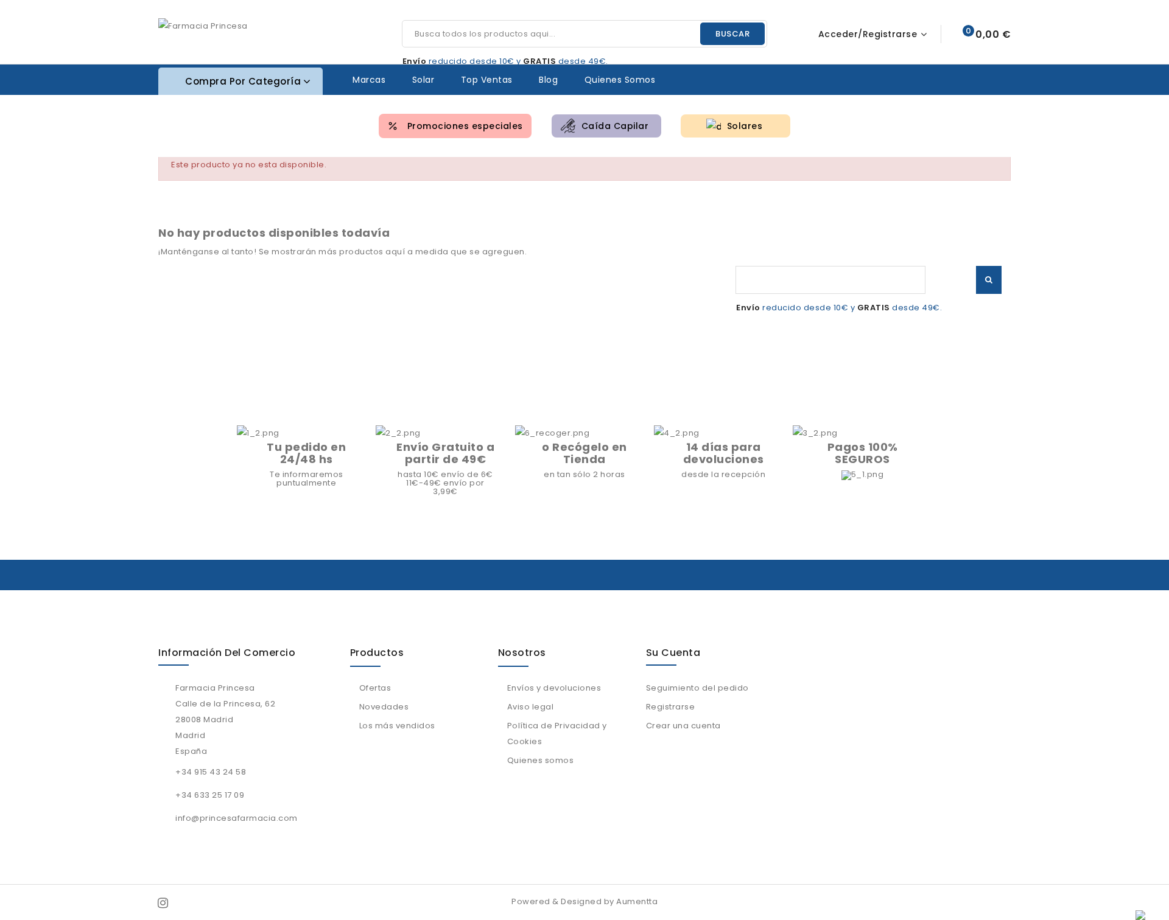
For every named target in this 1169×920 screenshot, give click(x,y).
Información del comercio (226, 653)
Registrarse (670, 707)
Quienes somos (620, 80)
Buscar (732, 34)
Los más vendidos (397, 725)
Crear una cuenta (683, 725)
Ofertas (375, 688)
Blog (548, 80)
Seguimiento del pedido (697, 688)
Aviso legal (530, 707)
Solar (423, 80)
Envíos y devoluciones (554, 688)
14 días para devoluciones (723, 453)
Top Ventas (487, 80)
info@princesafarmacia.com (236, 818)
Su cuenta (673, 653)
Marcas (369, 80)
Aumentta (637, 901)
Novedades (384, 707)
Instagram (164, 902)
